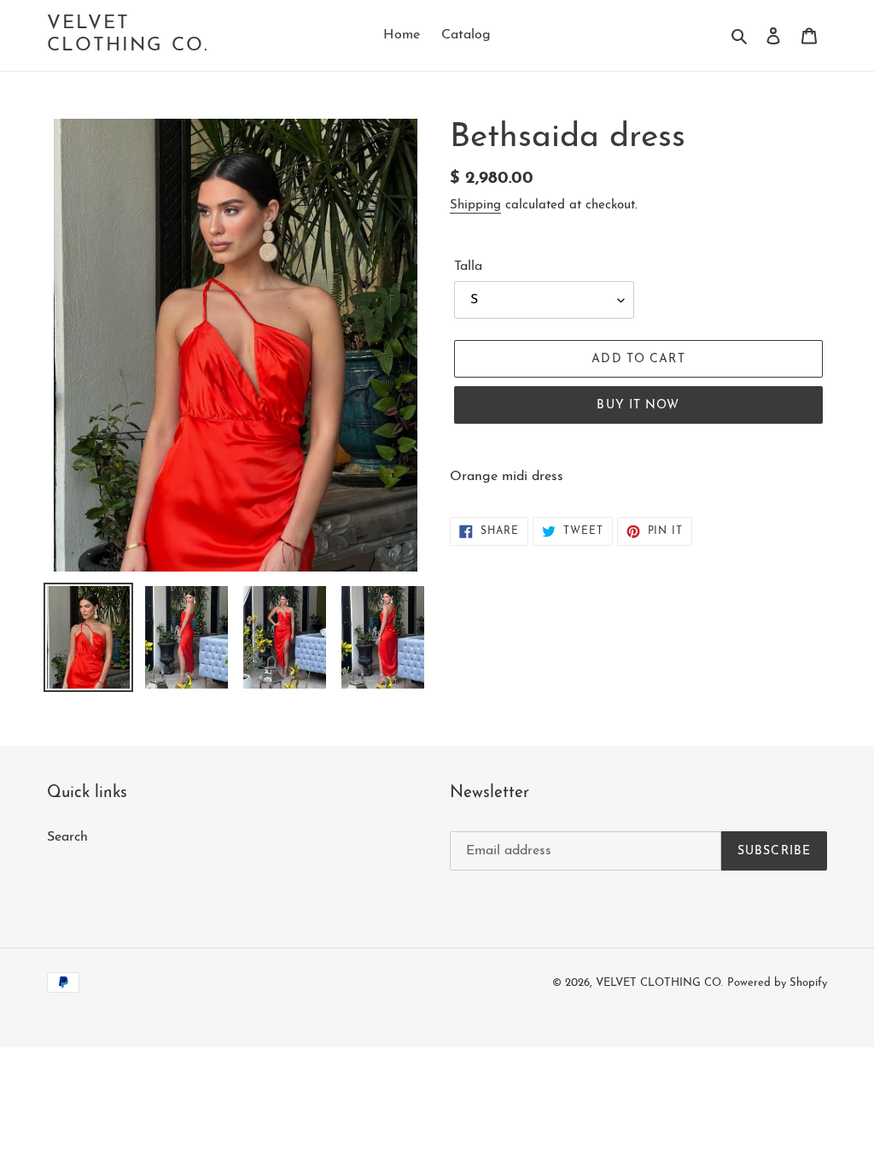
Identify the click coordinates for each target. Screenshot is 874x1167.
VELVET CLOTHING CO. (128, 35)
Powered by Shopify (777, 982)
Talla (468, 266)
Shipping (475, 205)
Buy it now (638, 405)
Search (67, 837)
